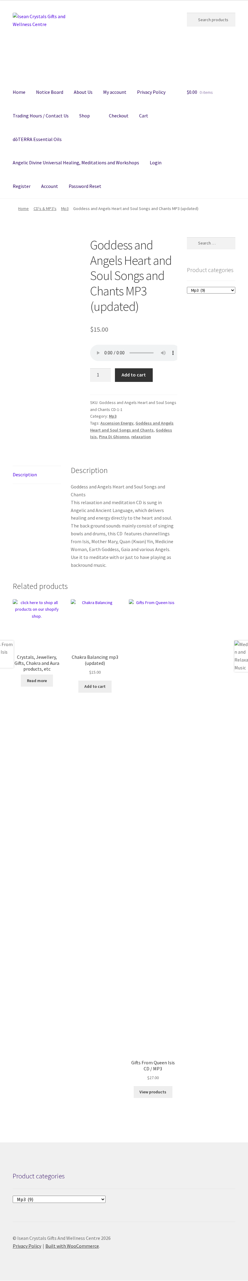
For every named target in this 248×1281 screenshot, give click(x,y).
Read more (37, 680)
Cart (143, 116)
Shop (84, 116)
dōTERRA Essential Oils (37, 139)
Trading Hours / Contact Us (41, 116)
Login (156, 162)
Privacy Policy (151, 92)
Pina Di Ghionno (114, 436)
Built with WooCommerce (72, 1246)
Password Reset (85, 186)
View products (152, 1092)
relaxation (141, 436)
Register (22, 186)
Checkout (119, 116)
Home (19, 92)
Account (49, 186)
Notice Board (49, 92)
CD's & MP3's (45, 208)
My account (114, 92)
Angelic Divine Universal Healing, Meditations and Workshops (76, 162)
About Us (83, 92)
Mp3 (65, 208)
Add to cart (134, 375)
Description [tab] (25, 474)
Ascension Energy (116, 423)
